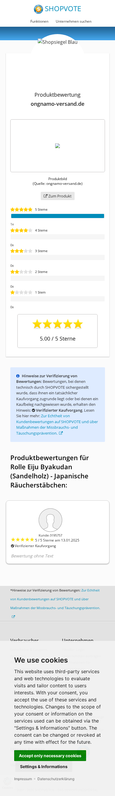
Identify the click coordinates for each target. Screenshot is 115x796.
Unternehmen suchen (73, 21)
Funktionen (39, 21)
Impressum (23, 779)
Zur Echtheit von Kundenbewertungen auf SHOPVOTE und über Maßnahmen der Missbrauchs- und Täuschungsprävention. (57, 424)
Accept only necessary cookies (50, 755)
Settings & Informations (44, 766)
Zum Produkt (59, 196)
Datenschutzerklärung (55, 779)
